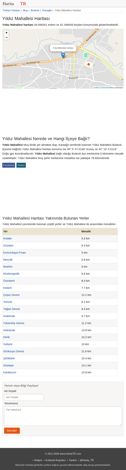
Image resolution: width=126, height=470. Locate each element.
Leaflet (96, 87)
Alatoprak (9, 330)
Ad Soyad (10, 391)
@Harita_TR (87, 460)
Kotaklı (7, 238)
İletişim (38, 460)
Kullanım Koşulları (55, 460)
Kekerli (7, 287)
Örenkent (9, 280)
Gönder (12, 430)
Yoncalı (7, 301)
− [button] (7, 37)
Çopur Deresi (11, 295)
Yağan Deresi (11, 309)
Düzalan (8, 245)
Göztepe (8, 365)
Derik (6, 337)
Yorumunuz (11, 403)
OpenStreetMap (108, 87)
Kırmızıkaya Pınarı (14, 252)
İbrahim (7, 266)
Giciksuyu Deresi (13, 351)
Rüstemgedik (11, 273)
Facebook (8, 165)
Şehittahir (9, 358)
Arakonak (9, 316)
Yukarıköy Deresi (13, 323)
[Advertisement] (63, 111)
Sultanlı (7, 344)
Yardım (73, 460)
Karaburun (9, 372)
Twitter (21, 165)
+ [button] (7, 33)
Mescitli (7, 259)
